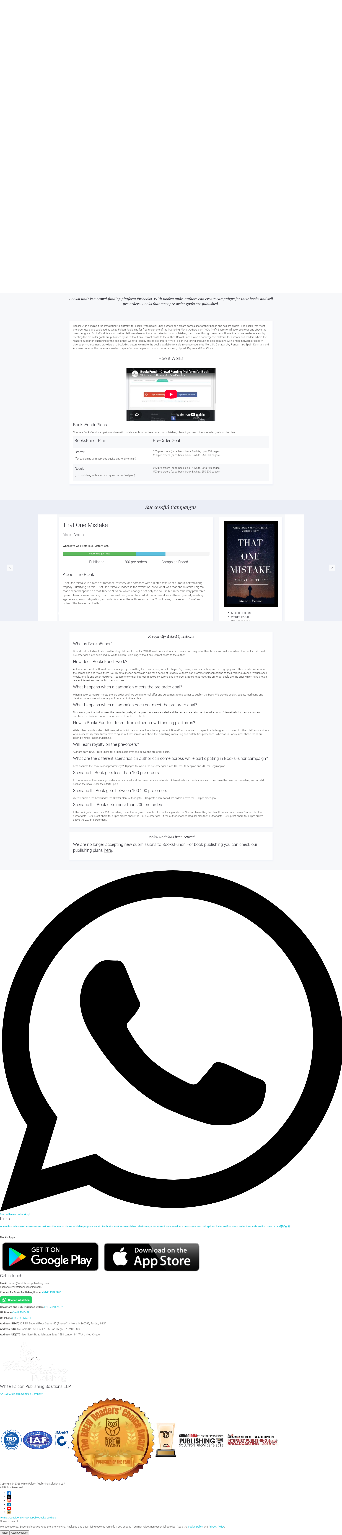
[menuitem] (9, 84)
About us (5, 151)
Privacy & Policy (30, 1517)
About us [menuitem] (12, 17)
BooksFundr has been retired (171, 837)
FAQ (105, 151)
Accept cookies (19, 1532)
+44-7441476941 (21, 1318)
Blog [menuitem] (9, 62)
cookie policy (195, 1526)
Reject (4, 1532)
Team (100, 151)
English (14, 160)
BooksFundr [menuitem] (14, 55)
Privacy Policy (216, 1526)
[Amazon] (9, 1511)
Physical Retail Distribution (61, 151)
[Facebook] (9, 1492)
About (10, 1226)
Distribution (16, 151)
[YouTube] (9, 1508)
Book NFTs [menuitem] (13, 51)
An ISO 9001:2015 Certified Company (21, 1394)
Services (17, 8)
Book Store (38, 8)
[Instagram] (9, 1500)
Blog (172, 151)
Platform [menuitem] (12, 43)
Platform (113, 151)
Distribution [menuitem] (13, 20)
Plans (10, 8)
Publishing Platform (136, 1226)
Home (3, 8)
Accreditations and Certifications (253, 1226)
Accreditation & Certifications (217, 151)
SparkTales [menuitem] (13, 47)
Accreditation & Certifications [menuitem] (24, 70)
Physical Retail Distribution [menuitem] (22, 28)
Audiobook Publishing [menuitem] (19, 24)
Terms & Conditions (10, 1517)
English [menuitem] (11, 91)
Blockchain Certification (188, 151)
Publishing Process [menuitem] (18, 32)
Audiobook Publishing (35, 151)
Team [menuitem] (10, 36)
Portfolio (27, 8)
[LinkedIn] (9, 1504)
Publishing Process (86, 151)
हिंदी (8, 80)
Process (33, 1226)
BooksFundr (148, 151)
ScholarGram (162, 151)
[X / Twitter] (9, 1496)
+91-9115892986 (51, 1292)
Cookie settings (47, 1517)
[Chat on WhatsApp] (16, 1299)
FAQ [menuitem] (9, 40)
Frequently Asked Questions (171, 636)
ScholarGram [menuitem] (14, 59)
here (108, 850)
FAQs (201, 1226)
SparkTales (124, 151)
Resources (14, 13)
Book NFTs (136, 151)
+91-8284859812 (53, 1307)
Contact (4, 75)
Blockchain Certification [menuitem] (20, 66)
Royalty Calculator (54, 8)
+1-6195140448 (20, 1312)
